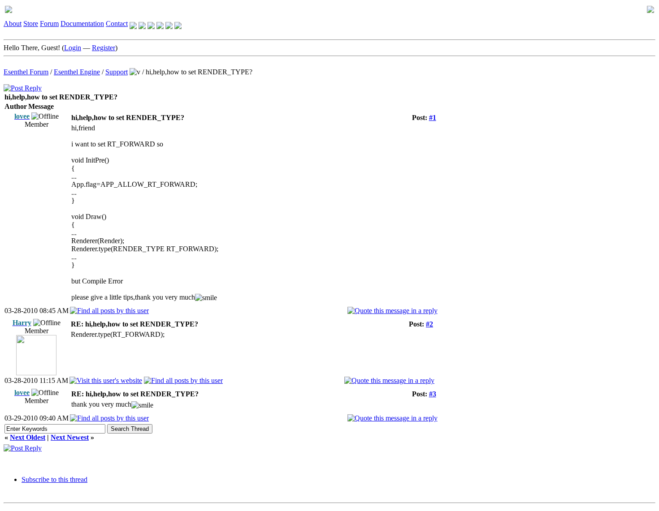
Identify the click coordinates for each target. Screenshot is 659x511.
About (13, 23)
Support (116, 72)
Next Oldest (27, 437)
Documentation (82, 23)
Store (30, 23)
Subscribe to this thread (54, 479)
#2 (429, 324)
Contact (117, 23)
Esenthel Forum (26, 72)
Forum (49, 23)
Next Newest (70, 437)
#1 (432, 117)
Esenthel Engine (77, 72)
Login (72, 48)
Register (103, 48)
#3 (432, 394)
